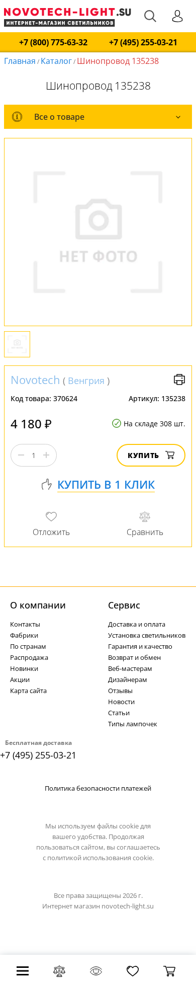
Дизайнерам (127, 679)
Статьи (119, 712)
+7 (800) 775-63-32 (53, 42)
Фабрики (24, 635)
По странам (28, 646)
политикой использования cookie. (100, 857)
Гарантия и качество (140, 646)
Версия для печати (179, 379)
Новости (121, 701)
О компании (38, 605)
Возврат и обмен (134, 657)
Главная (20, 60)
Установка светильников (146, 635)
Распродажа (29, 657)
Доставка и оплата (136, 624)
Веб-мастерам (130, 668)
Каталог (56, 60)
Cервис (124, 605)
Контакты (25, 624)
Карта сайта (28, 690)
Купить (143, 455)
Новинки (24, 668)
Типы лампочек (132, 723)
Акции (20, 679)
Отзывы (120, 690)
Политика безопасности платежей (98, 788)
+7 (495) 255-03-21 (143, 42)
